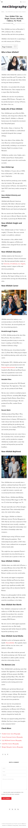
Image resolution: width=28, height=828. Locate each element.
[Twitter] (5, 754)
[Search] (20, 1)
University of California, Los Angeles (14, 264)
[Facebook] (3, 754)
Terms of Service (22, 825)
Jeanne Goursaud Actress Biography (12, 737)
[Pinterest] (8, 754)
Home (2, 11)
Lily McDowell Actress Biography (12, 740)
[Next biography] (14, 6)
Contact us (4, 825)
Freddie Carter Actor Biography (11, 734)
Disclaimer (9, 825)
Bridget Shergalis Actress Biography (12, 747)
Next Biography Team (8, 23)
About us (24, 823)
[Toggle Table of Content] (14, 46)
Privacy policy (15, 825)
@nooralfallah (10, 643)
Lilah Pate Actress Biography (10, 744)
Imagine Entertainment (8, 367)
